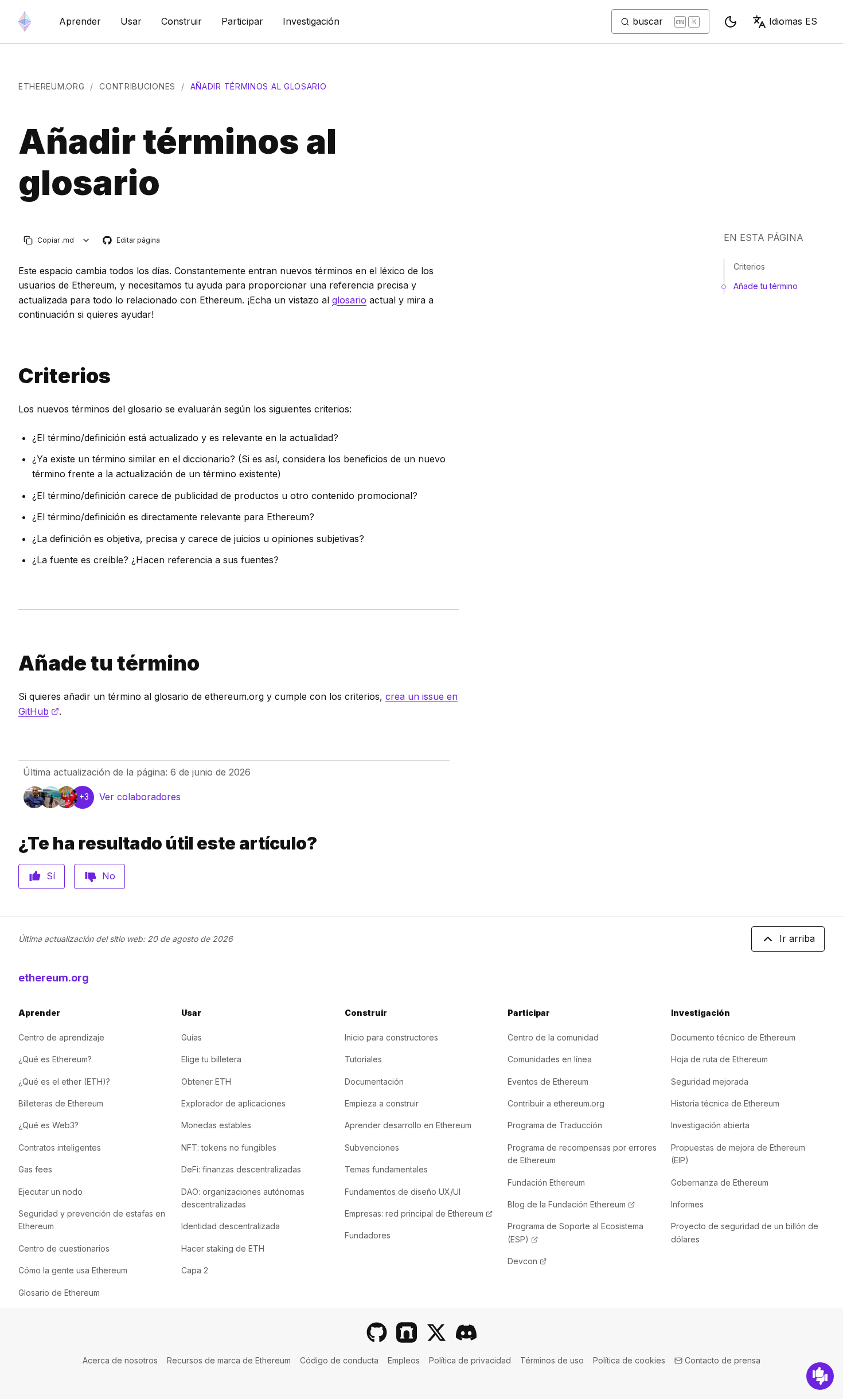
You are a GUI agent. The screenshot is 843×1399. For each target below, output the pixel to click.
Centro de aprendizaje (61, 1037)
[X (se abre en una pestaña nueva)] (436, 1332)
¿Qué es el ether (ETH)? (64, 1081)
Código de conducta (339, 1360)
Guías (191, 1037)
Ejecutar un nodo (50, 1192)
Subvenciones (372, 1147)
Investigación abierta (710, 1125)
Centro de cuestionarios (64, 1248)
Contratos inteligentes (59, 1147)
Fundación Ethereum (546, 1182)
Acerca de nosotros (120, 1360)
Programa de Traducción (555, 1125)
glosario (349, 300)
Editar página (132, 240)
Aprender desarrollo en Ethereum (408, 1125)
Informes (687, 1204)
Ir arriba (797, 938)
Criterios (749, 266)
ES (793, 21)
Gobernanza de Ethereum (719, 1182)
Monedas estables (216, 1125)
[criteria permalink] (13, 376)
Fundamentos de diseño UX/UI (402, 1192)
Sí (50, 876)
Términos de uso (552, 1360)
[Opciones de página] (86, 240)
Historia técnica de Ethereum (725, 1103)
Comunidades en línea (550, 1059)
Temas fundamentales (386, 1169)
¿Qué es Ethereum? (55, 1059)
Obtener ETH (206, 1081)
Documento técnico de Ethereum (733, 1037)
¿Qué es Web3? (48, 1125)
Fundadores (368, 1235)
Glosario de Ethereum (59, 1292)
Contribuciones (137, 86)
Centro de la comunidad (553, 1037)
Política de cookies (629, 1360)
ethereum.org (51, 86)
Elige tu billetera (211, 1059)
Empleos (404, 1360)
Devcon (527, 1261)
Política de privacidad (470, 1360)
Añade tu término (765, 286)
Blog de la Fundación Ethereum (571, 1204)
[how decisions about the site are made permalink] (13, 663)
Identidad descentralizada (230, 1226)
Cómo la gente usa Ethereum (72, 1270)
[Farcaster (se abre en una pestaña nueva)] (406, 1332)
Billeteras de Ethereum (60, 1103)
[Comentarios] (820, 1376)
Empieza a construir (382, 1103)
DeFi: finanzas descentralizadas (241, 1169)
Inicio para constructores (391, 1037)
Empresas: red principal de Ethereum (419, 1213)
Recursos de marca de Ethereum (229, 1360)
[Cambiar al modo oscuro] (730, 22)
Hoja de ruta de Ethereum (719, 1059)
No (108, 876)
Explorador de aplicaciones (233, 1103)
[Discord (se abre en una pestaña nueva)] (466, 1332)
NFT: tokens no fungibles (228, 1147)
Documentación (374, 1081)
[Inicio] (24, 21)
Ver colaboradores (140, 796)
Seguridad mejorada (709, 1081)
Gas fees (35, 1169)
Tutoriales (363, 1059)
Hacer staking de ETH (222, 1248)
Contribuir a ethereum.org (556, 1103)
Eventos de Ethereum (548, 1081)
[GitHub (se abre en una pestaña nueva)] (376, 1332)
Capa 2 (194, 1270)
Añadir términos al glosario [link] (258, 86)
